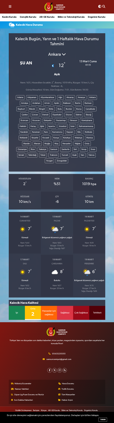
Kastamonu (57, 132)
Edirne (79, 115)
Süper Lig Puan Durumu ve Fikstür (29, 395)
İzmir (72, 126)
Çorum (35, 115)
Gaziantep (61, 120)
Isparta (51, 126)
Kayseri (70, 132)
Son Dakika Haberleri (23, 400)
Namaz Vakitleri (22, 389)
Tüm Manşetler (68, 395)
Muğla (47, 144)
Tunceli (65, 155)
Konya (56, 138)
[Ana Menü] (10, 7)
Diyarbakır (57, 115)
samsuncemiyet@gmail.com (58, 359)
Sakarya (42, 149)
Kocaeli (46, 138)
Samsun (53, 149)
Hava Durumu (68, 384)
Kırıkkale (88, 132)
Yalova (91, 155)
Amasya (81, 97)
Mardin (26, 144)
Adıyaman (31, 97)
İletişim (36, 410)
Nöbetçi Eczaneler (23, 384)
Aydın (56, 103)
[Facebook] (49, 370)
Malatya (78, 138)
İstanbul (62, 126)
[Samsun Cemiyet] (54, 6)
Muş (56, 144)
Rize (33, 149)
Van (82, 155)
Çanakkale (90, 109)
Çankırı (25, 115)
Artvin (47, 103)
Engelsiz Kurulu (96, 17)
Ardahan (36, 103)
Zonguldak (62, 161)
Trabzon (53, 155)
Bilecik (32, 109)
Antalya (24, 103)
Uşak (74, 155)
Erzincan (24, 120)
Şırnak (21, 155)
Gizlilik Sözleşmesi (23, 410)
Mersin (37, 144)
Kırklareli (23, 138)
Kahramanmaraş (86, 126)
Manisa (89, 138)
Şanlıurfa (65, 149)
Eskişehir (48, 120)
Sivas (93, 149)
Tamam (103, 419)
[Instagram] (59, 370)
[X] (54, 370)
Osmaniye (22, 149)
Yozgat (49, 161)
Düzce (69, 115)
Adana (20, 97)
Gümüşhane (86, 120)
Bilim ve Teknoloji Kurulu (71, 17)
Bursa (78, 109)
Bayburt (21, 109)
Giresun (73, 120)
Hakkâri (23, 126)
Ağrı (60, 97)
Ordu (87, 144)
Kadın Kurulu (9, 17)
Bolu (60, 109)
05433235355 (58, 354)
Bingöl (42, 109)
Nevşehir (67, 144)
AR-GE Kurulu (46, 17)
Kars (46, 132)
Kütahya (66, 138)
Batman (88, 103)
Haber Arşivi (67, 400)
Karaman (36, 132)
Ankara (92, 97)
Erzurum (36, 120)
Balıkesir (67, 103)
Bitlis (51, 109)
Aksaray (70, 97)
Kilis (79, 132)
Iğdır (42, 126)
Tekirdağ (32, 155)
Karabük (24, 132)
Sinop (83, 149)
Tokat (42, 155)
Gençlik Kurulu (28, 17)
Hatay (33, 126)
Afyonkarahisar (47, 97)
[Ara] (103, 7)
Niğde (77, 144)
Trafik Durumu (67, 389)
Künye (44, 410)
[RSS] (64, 370)
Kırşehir (35, 138)
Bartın (77, 103)
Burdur (69, 109)
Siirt (75, 149)
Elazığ (88, 115)
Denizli (45, 115)
